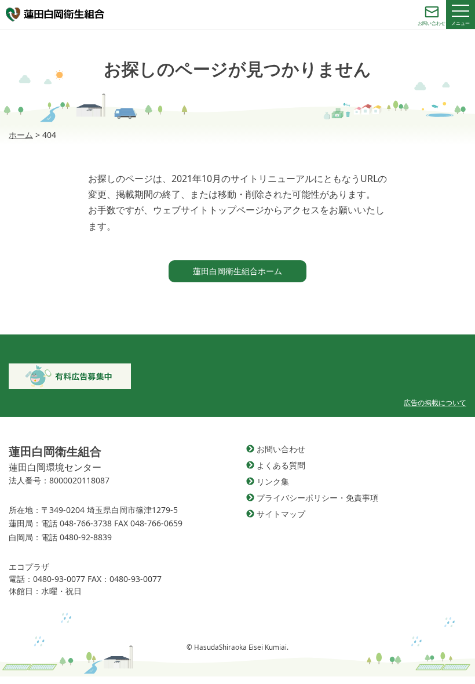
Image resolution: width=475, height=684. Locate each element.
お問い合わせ (281, 448)
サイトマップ (281, 513)
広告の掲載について (435, 403)
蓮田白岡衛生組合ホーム (237, 270)
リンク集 (273, 481)
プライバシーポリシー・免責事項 (317, 497)
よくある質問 (281, 465)
